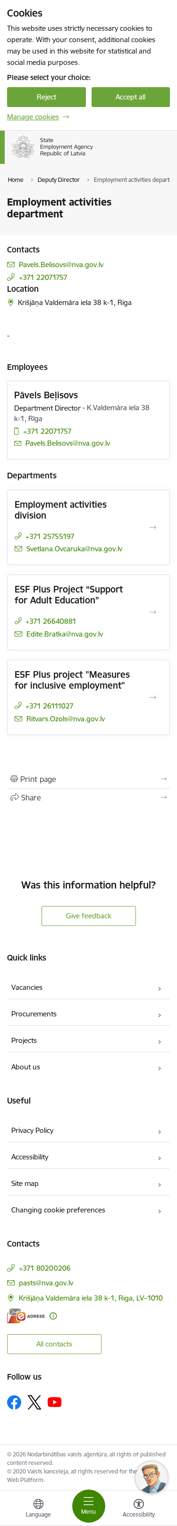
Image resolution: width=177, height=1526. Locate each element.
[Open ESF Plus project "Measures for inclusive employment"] (153, 697)
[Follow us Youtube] (55, 1402)
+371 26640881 (50, 621)
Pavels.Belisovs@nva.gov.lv (61, 264)
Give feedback (88, 915)
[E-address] (26, 1316)
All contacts (54, 1343)
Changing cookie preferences (58, 1209)
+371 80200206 (45, 1268)
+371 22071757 (43, 277)
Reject (46, 96)
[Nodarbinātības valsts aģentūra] (93, 158)
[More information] (53, 1316)
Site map (25, 1183)
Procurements (34, 1013)
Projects (24, 1040)
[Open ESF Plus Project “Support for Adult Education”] (153, 612)
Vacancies (26, 987)
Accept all (130, 96)
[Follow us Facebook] (14, 1402)
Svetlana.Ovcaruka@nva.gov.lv (74, 548)
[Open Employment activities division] (153, 527)
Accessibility (29, 1156)
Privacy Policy (32, 1130)
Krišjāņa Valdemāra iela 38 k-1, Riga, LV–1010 (91, 1297)
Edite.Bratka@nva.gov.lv (64, 633)
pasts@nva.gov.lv (46, 1282)
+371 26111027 (49, 705)
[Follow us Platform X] (34, 1402)
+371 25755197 (50, 536)
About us (25, 1066)
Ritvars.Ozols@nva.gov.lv (65, 718)
